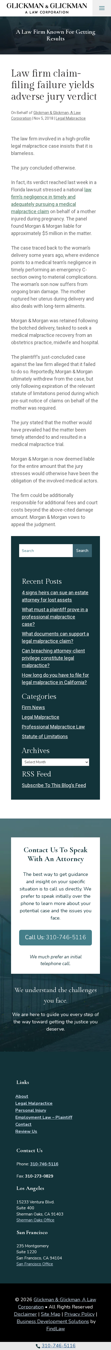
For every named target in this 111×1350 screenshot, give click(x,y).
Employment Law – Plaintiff (43, 1117)
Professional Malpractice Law (53, 727)
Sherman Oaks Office (35, 1220)
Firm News (33, 707)
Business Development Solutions (53, 1321)
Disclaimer (25, 1314)
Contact (23, 1124)
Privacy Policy (79, 1314)
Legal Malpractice (71, 118)
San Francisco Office (34, 1264)
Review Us (26, 1131)
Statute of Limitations (45, 736)
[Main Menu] (102, 8)
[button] (105, 1336)
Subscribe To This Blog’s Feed (54, 785)
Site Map (50, 1314)
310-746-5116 (59, 1345)
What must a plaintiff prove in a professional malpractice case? (55, 617)
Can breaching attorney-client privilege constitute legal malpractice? (53, 658)
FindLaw (55, 1328)
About (21, 1096)
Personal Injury (30, 1110)
